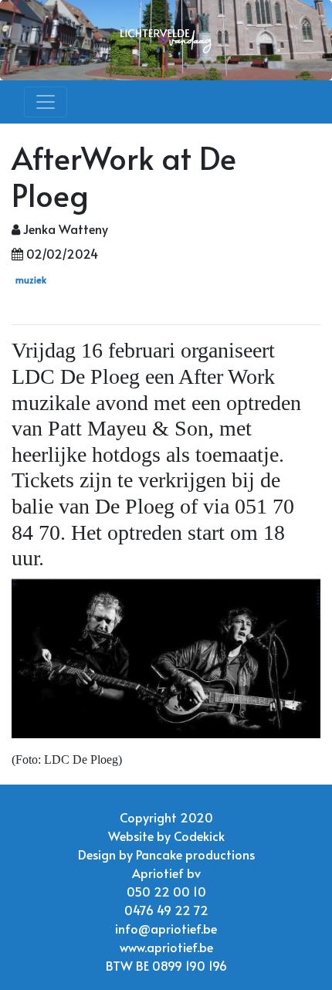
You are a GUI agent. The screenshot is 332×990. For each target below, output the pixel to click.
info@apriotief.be (166, 928)
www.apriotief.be (166, 946)
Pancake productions (195, 854)
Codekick (199, 835)
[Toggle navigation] (45, 101)
